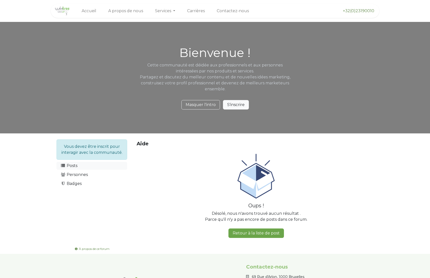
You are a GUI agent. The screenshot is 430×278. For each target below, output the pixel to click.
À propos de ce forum (93, 249)
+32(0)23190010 (358, 10)
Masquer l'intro (201, 104)
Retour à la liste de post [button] (256, 233)
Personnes (77, 174)
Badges (74, 183)
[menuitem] (89, 11)
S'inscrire (236, 104)
